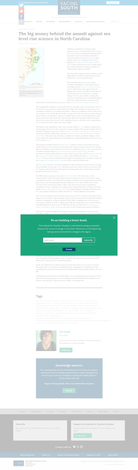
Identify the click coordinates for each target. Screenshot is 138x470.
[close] (114, 217)
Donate (69, 249)
